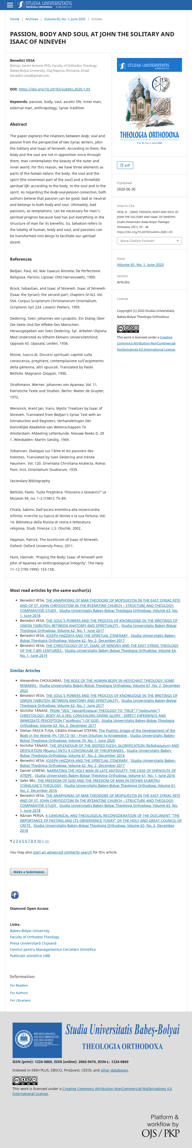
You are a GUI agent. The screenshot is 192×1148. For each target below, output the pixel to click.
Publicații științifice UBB (30, 955)
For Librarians (20, 1000)
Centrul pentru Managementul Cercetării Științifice (53, 949)
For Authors (19, 993)
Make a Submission (29, 872)
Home (14, 19)
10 (39, 841)
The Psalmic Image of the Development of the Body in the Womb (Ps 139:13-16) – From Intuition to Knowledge (97, 733)
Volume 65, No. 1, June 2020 (64, 19)
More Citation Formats (137, 240)
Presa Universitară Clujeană (33, 943)
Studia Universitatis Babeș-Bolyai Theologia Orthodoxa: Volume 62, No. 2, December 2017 (98, 638)
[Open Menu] (10, 5)
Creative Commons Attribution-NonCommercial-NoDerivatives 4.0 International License (146, 343)
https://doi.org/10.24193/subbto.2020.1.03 (54, 89)
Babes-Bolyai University (29, 930)
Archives (32, 19)
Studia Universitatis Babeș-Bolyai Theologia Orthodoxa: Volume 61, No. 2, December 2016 (96, 753)
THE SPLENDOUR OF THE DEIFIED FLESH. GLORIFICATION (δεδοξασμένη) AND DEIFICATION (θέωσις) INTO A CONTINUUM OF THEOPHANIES (99, 748)
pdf (127, 165)
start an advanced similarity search (62, 852)
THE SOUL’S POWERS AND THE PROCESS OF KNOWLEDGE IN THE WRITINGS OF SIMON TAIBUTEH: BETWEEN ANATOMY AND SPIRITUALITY (99, 623)
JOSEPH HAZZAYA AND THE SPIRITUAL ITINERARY (87, 635)
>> (47, 841)
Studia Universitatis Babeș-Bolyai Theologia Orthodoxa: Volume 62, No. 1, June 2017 (98, 628)
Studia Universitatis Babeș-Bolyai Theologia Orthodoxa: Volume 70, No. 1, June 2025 (97, 738)
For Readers (19, 985)
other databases (114, 1070)
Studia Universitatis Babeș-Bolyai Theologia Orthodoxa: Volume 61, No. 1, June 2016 (105, 775)
